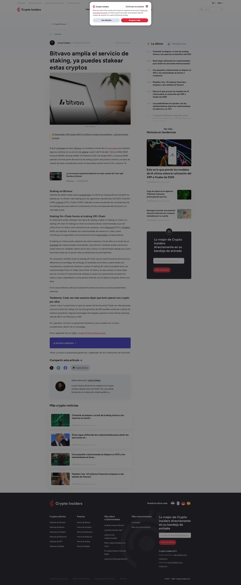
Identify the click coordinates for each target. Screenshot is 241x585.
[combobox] (147, 6)
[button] (106, 20)
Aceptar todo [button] (134, 20)
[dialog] (120, 13)
